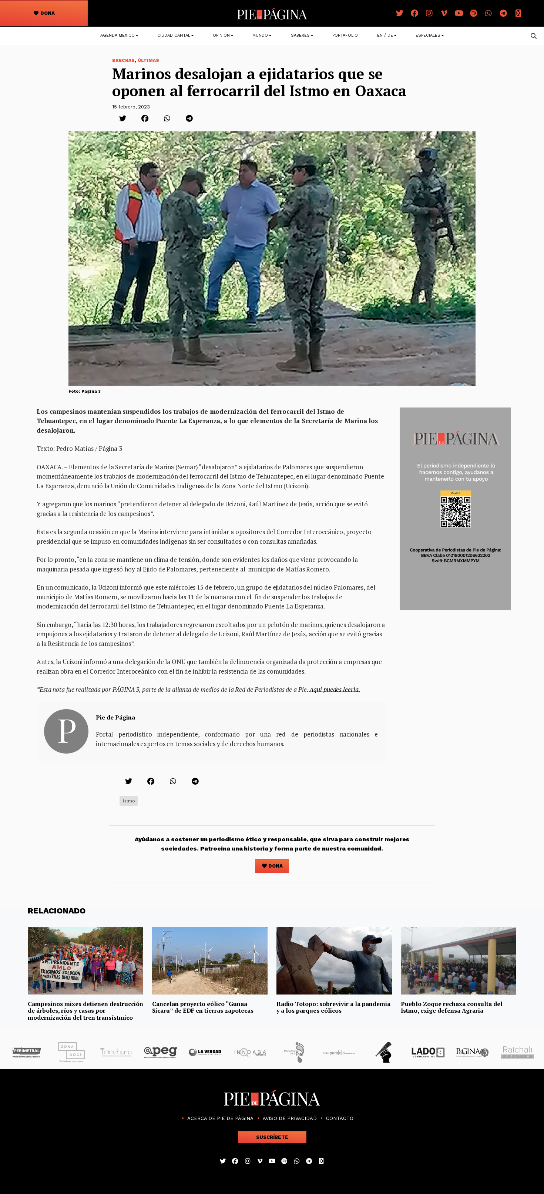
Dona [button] (47, 13)
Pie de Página (115, 717)
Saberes (300, 35)
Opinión (221, 35)
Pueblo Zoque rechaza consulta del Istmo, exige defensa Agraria (452, 1007)
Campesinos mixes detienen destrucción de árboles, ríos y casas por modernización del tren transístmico (85, 1011)
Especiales (428, 35)
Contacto (339, 1118)
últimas (148, 60)
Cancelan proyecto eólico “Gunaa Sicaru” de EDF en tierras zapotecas (202, 1007)
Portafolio (345, 35)
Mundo (260, 35)
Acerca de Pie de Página (220, 1118)
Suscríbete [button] (272, 1137)
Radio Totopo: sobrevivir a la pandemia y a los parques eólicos (333, 1007)
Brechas (123, 60)
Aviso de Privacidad (290, 1118)
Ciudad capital (173, 35)
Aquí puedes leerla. (334, 689)
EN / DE (385, 35)
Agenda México (117, 35)
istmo (128, 801)
